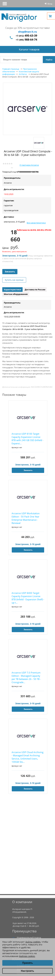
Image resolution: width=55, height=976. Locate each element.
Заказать (10, 271)
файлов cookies (27, 956)
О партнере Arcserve (29, 165)
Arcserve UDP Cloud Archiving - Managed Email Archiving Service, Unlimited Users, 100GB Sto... (27, 757)
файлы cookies (32, 941)
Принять (27, 963)
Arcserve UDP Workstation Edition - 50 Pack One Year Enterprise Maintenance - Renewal (26, 518)
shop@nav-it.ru (27, 31)
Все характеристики (36, 222)
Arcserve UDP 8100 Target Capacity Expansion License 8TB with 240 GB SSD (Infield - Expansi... (27, 438)
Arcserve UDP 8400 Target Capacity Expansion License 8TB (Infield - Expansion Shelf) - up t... (28, 597)
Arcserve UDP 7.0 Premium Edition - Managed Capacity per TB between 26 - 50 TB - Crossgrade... (26, 677)
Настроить (27, 971)
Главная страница (10, 69)
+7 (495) (26, 39)
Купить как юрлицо (14, 279)
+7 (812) (26, 35)
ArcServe (23, 74)
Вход (50, 3)
